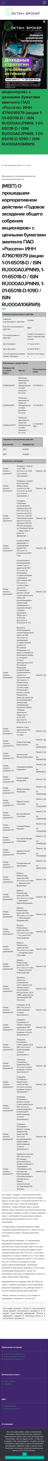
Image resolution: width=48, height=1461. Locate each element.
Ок (25, 1454)
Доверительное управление (14, 1359)
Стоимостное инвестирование (14, 1356)
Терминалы (8, 1384)
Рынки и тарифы (9, 1381)
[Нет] (45, 1445)
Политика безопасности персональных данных (24, 1457)
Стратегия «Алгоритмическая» (14, 1354)
